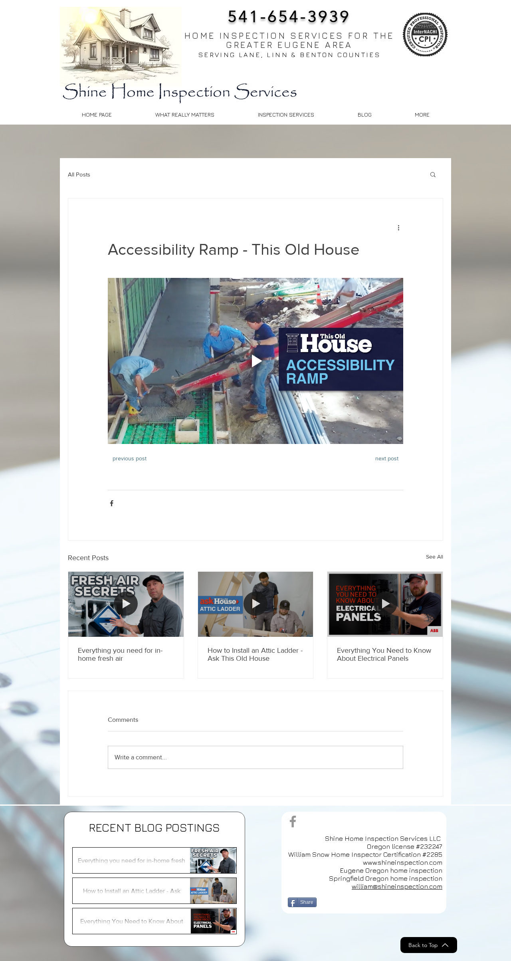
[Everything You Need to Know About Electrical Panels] (385, 604)
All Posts (79, 174)
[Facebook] (293, 821)
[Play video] (255, 361)
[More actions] (398, 227)
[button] (422, 114)
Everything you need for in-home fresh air (120, 654)
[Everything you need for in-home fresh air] (126, 604)
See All (434, 556)
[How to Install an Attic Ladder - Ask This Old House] (255, 604)
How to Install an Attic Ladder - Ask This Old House (255, 654)
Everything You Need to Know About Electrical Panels (384, 654)
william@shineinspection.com (397, 886)
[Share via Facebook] (111, 503)
